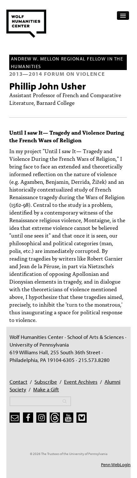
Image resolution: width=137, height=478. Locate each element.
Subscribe (45, 381)
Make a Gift (46, 389)
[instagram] (41, 417)
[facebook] (28, 417)
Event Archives (80, 381)
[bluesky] (81, 417)
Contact (18, 381)
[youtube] (68, 417)
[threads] (55, 417)
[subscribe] (15, 417)
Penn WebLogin (116, 464)
